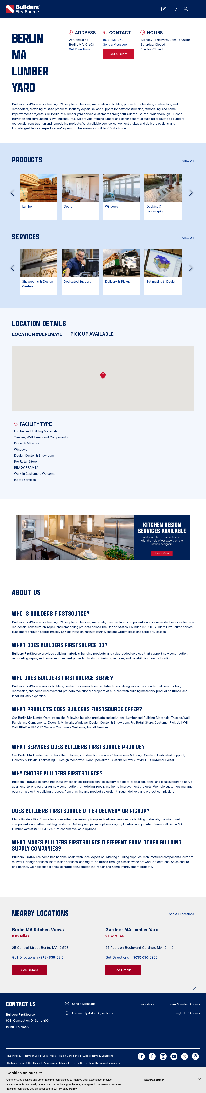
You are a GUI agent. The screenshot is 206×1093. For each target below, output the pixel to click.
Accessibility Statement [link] (56, 1063)
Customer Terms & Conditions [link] (23, 1063)
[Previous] (12, 194)
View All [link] (188, 161)
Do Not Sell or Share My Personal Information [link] (96, 1063)
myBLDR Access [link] (188, 1013)
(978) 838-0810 (51, 958)
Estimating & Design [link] (161, 281)
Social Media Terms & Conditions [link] (60, 1056)
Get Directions (24, 958)
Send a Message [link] (115, 44)
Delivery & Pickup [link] (118, 281)
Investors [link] (147, 1004)
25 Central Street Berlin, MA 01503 (41, 948)
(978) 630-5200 (145, 958)
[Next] (191, 194)
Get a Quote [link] (119, 54)
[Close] (199, 1079)
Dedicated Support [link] (77, 281)
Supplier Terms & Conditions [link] (97, 1056)
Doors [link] (68, 206)
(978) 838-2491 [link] (114, 40)
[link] (23, 9)
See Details (29, 970)
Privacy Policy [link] (13, 1056)
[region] (103, 1080)
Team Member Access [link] (184, 1004)
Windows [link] (111, 206)
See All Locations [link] (181, 914)
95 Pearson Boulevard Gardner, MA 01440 (140, 948)
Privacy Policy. (68, 1088)
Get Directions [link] (79, 49)
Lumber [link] (27, 206)
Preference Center (153, 1080)
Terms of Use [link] (32, 1056)
